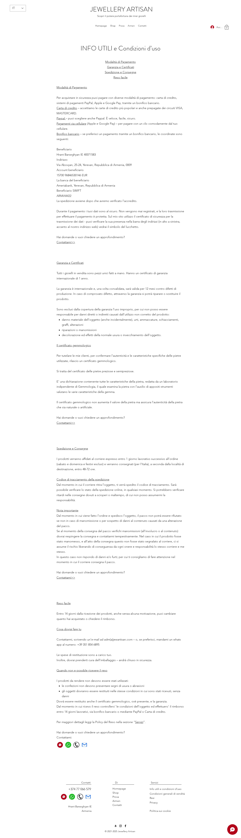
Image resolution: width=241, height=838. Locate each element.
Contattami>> (66, 242)
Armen (116, 800)
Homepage (119, 788)
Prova (115, 796)
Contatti (117, 805)
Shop (115, 792)
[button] (227, 27)
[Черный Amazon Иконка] (115, 826)
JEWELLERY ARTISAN (121, 9)
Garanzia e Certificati (120, 67)
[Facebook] (125, 826)
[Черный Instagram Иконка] (120, 826)
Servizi (139, 722)
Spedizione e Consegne (120, 72)
